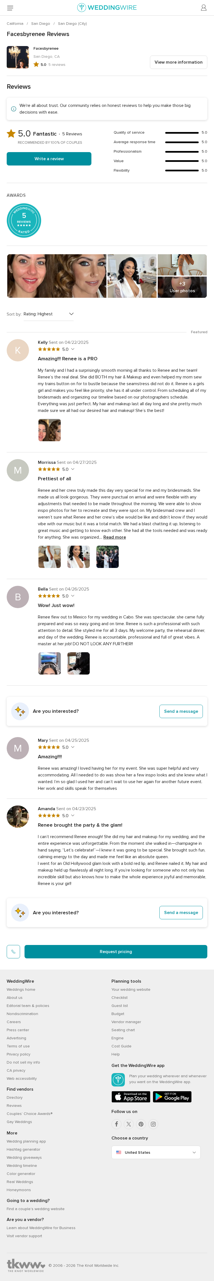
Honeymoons (19, 1190)
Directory (15, 1097)
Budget (117, 1013)
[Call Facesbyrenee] (13, 951)
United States (137, 1152)
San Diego (41, 23)
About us (15, 997)
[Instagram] (153, 1124)
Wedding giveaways (24, 1157)
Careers (14, 1021)
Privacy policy (18, 1054)
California (16, 23)
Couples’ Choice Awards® (29, 1113)
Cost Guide (121, 1046)
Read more (114, 537)
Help (115, 1054)
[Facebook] (116, 1124)
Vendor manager (126, 1021)
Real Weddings (20, 1181)
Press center (18, 1030)
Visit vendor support (24, 1236)
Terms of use (18, 1046)
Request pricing (116, 951)
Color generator (21, 1173)
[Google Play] (172, 1101)
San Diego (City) (72, 23)
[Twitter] (129, 1124)
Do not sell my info (23, 1062)
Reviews (14, 1105)
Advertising (16, 1038)
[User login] (204, 8)
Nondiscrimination (22, 1013)
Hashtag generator (23, 1149)
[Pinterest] (141, 1124)
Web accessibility (22, 1078)
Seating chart (123, 1030)
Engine (117, 1038)
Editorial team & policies (28, 1005)
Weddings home (21, 989)
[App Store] (130, 1101)
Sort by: (14, 314)
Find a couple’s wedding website (36, 1208)
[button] (107, 711)
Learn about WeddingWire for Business (41, 1227)
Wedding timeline (22, 1165)
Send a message (181, 711)
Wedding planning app (26, 1141)
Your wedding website (130, 989)
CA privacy (16, 1070)
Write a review (49, 159)
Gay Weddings (19, 1121)
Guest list (119, 1005)
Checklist (119, 997)
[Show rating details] (72, 349)
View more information (179, 62)
